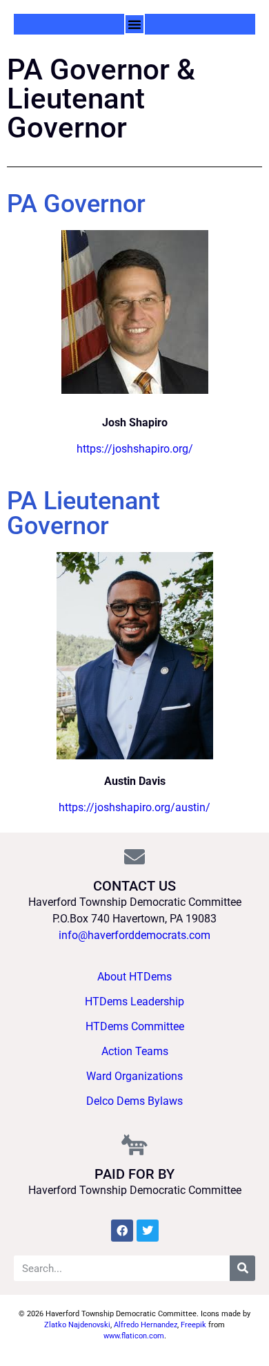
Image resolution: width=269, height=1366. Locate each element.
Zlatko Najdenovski (77, 1324)
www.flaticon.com (133, 1335)
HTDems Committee (135, 1026)
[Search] (242, 1268)
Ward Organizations (134, 1076)
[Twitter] (148, 1231)
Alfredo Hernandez (145, 1324)
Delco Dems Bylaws (134, 1101)
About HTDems (134, 976)
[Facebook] (122, 1231)
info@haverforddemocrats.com (134, 935)
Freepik (193, 1324)
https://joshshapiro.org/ (135, 448)
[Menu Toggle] (134, 24)
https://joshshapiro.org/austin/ (134, 807)
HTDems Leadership (134, 1001)
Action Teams (134, 1051)
